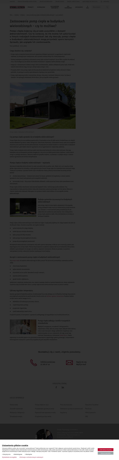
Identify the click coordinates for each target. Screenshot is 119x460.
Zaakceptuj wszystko (105, 449)
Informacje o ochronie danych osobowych (31, 457)
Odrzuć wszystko (106, 453)
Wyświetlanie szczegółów (9, 457)
